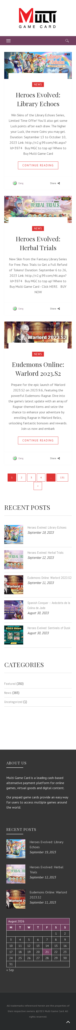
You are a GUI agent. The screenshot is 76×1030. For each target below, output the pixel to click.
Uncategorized (13, 702)
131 (62, 477)
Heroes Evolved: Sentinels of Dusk (48, 628)
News (38, 84)
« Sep (10, 970)
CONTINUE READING (38, 165)
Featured (10, 683)
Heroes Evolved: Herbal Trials (45, 552)
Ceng (20, 183)
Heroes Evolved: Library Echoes (46, 527)
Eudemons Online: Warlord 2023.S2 (49, 577)
